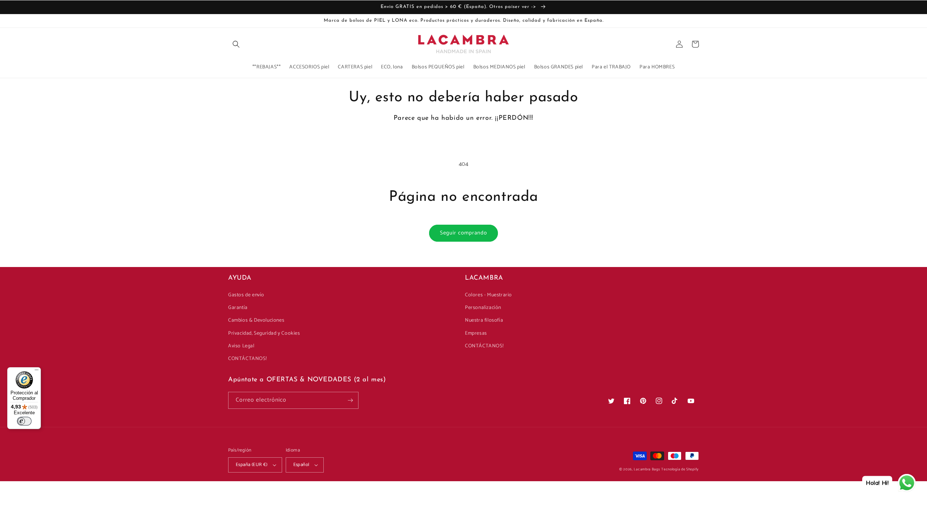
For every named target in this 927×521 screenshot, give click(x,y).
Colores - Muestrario (488, 295)
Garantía (238, 308)
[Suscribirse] (350, 400)
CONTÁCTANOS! (247, 359)
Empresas (476, 333)
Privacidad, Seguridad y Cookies (264, 333)
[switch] (24, 421)
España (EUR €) (252, 465)
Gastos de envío (246, 295)
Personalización (483, 308)
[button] (236, 44)
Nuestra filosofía (484, 320)
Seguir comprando (463, 232)
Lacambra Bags (647, 469)
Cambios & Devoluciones (256, 320)
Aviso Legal (241, 346)
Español (301, 465)
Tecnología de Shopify (680, 469)
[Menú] (36, 371)
